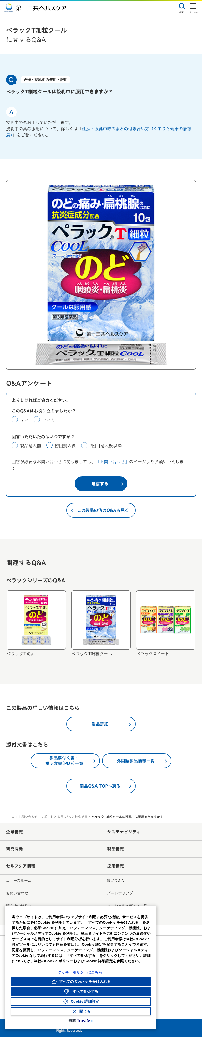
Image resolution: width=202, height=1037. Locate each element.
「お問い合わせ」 (112, 462)
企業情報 (14, 832)
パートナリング (120, 893)
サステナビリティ (124, 832)
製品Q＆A (115, 880)
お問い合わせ (17, 893)
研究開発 (14, 849)
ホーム (10, 816)
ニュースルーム (18, 880)
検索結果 (81, 816)
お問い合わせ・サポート (36, 816)
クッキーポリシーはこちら (80, 972)
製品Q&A (64, 816)
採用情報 (115, 866)
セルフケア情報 (20, 866)
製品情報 (115, 849)
